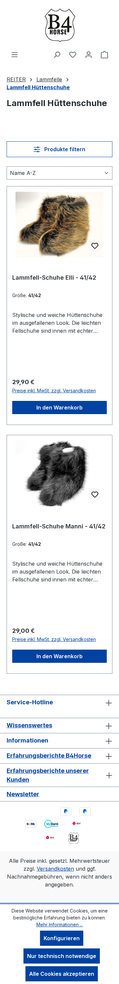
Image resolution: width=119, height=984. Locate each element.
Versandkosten (55, 868)
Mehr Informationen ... (59, 924)
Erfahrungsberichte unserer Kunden (48, 775)
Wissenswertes (29, 725)
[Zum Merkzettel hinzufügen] (94, 245)
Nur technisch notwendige (61, 956)
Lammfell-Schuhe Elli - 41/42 (54, 277)
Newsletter (23, 794)
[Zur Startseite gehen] (59, 25)
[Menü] (14, 54)
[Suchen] (57, 54)
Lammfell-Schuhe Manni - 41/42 (58, 526)
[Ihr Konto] (89, 54)
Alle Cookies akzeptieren (61, 973)
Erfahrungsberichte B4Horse (49, 755)
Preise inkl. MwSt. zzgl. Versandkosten (54, 390)
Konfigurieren (62, 938)
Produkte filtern (64, 149)
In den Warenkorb (59, 407)
